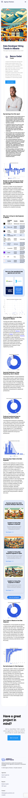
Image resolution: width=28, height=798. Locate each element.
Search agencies (5, 775)
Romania (22, 335)
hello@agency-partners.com (8, 793)
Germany (18, 331)
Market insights (5, 784)
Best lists (4, 777)
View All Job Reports (14, 597)
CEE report (4, 786)
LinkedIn (3, 795)
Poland (11, 334)
